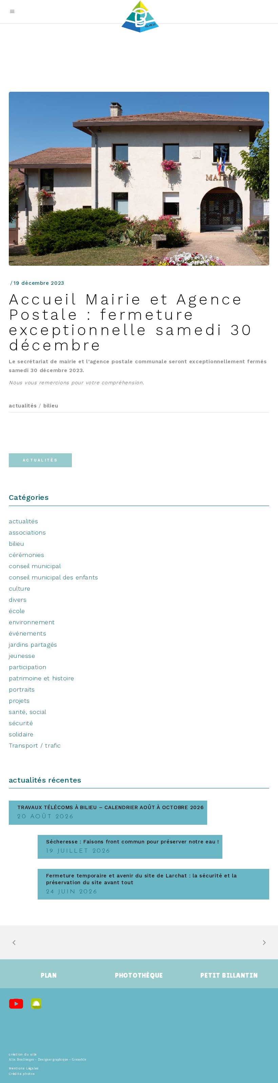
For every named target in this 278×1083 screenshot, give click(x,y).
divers (17, 599)
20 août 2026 (45, 817)
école (17, 610)
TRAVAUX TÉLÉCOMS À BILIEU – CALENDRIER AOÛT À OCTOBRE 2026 (110, 807)
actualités (23, 406)
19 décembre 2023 (39, 283)
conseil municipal (35, 566)
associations (27, 532)
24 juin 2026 (72, 892)
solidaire (21, 734)
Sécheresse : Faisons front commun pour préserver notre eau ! (132, 842)
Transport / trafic (35, 745)
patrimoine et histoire (41, 678)
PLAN (49, 975)
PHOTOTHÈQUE (139, 975)
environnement (32, 622)
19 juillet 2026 (78, 851)
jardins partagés (33, 644)
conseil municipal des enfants (53, 577)
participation (27, 666)
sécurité (21, 723)
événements (27, 633)
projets (19, 700)
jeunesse (22, 655)
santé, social (27, 711)
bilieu (50, 406)
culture (20, 588)
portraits (22, 689)
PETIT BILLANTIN (229, 975)
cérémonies (26, 554)
